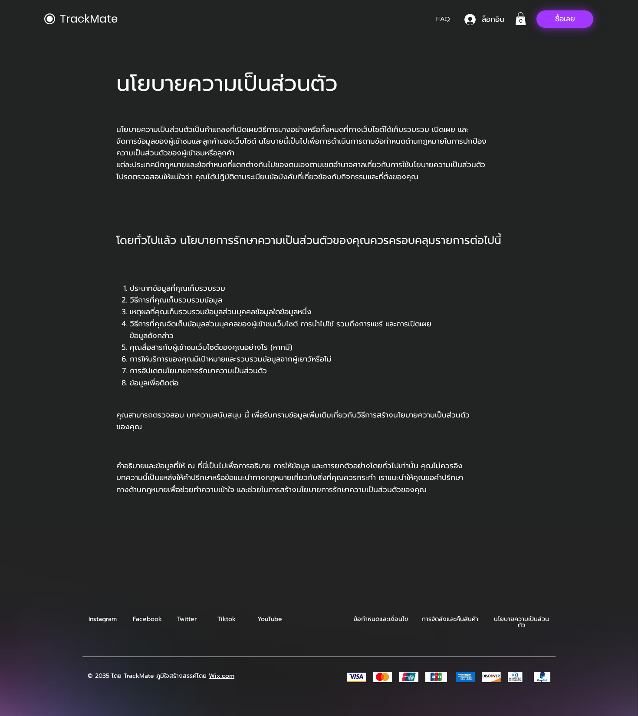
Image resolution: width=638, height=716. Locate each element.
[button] (520, 18)
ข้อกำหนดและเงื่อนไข (381, 619)
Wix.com (221, 675)
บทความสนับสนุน (214, 414)
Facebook (147, 619)
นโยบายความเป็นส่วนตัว (521, 622)
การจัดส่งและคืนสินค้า (450, 619)
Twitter (187, 619)
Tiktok (226, 619)
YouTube (269, 619)
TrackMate (89, 18)
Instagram (103, 619)
